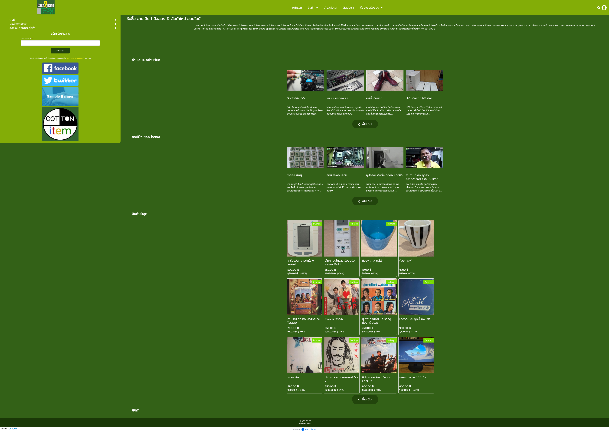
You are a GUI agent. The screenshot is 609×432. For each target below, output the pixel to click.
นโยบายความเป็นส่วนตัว (76, 58)
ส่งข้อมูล (60, 50)
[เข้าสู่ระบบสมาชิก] (604, 7)
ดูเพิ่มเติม (365, 124)
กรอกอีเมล (27, 38)
